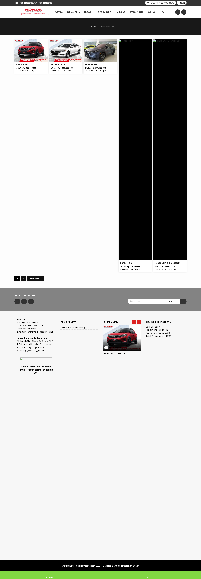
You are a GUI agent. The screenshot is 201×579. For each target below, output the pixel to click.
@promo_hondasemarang (40, 331)
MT (169, 269)
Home (93, 26)
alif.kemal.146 (34, 328)
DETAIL (31, 40)
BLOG (161, 11)
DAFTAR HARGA (73, 11)
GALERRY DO (120, 11)
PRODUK (87, 11)
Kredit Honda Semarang (73, 327)
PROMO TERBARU (103, 11)
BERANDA (58, 11)
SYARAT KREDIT (136, 11)
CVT (27, 70)
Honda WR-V (115, 347)
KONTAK (151, 11)
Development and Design (116, 565)
